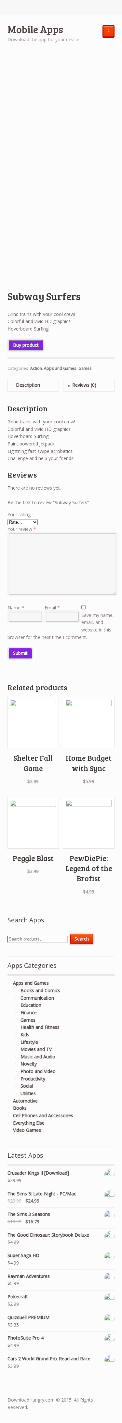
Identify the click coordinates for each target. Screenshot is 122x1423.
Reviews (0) (84, 385)
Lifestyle (29, 1042)
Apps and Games (60, 368)
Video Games (27, 1130)
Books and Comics (40, 990)
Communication (37, 998)
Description (28, 385)
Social (26, 1086)
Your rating (19, 514)
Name (15, 608)
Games (85, 368)
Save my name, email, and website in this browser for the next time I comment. (60, 626)
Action (36, 368)
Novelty (28, 1064)
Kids (24, 1034)
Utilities (28, 1093)
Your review (21, 529)
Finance (28, 1012)
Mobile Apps (35, 29)
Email (52, 608)
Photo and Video (38, 1071)
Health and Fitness (40, 1027)
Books (20, 1108)
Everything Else (29, 1123)
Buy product (26, 345)
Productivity (32, 1079)
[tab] (33, 385)
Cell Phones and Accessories (43, 1115)
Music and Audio (37, 1057)
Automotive (25, 1101)
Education (30, 1005)
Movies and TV (36, 1049)
